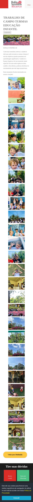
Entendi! (16, 498)
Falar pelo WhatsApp (23, 477)
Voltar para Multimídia (15, 454)
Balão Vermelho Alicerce (16, 4)
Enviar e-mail (10, 477)
